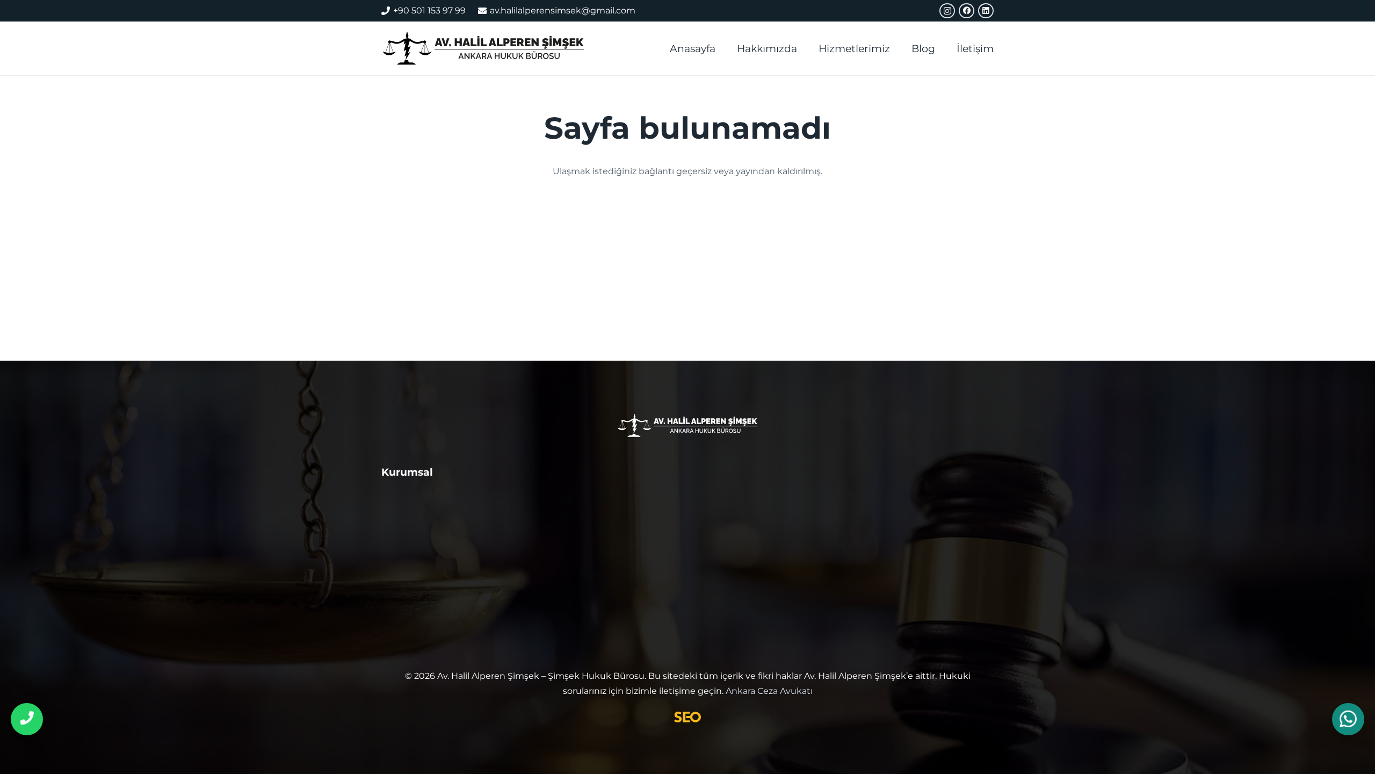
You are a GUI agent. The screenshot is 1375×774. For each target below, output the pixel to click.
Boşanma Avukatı (579, 527)
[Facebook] (966, 11)
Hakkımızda (411, 499)
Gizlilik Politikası (421, 570)
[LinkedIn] (986, 11)
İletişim (399, 523)
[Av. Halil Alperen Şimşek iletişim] (27, 719)
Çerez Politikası (419, 594)
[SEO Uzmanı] (687, 717)
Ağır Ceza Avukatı (739, 499)
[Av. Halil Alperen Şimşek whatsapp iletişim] (1348, 719)
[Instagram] (947, 11)
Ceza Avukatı (567, 499)
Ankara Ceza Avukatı (769, 691)
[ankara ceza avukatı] (483, 48)
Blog (393, 547)
